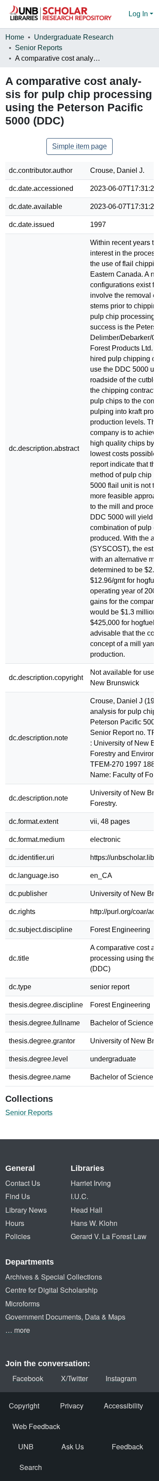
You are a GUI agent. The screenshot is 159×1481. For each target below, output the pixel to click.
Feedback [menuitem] (127, 1446)
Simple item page (79, 146)
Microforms (22, 1303)
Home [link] (14, 37)
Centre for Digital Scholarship (51, 1290)
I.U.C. (79, 1196)
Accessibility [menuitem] (123, 1406)
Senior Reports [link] (38, 47)
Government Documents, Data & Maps (65, 1317)
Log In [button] (139, 14)
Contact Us (22, 1183)
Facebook (27, 1378)
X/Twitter (74, 1378)
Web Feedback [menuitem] (36, 1426)
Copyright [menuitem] (24, 1406)
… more (17, 1330)
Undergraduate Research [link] (74, 37)
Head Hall (86, 1210)
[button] (60, 14)
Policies (17, 1236)
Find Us (17, 1196)
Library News (26, 1210)
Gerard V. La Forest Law (109, 1236)
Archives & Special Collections (53, 1277)
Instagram (121, 1378)
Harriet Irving (91, 1183)
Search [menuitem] (30, 1467)
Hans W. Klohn (94, 1223)
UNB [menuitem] (26, 1446)
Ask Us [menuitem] (72, 1446)
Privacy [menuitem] (71, 1406)
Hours (14, 1223)
